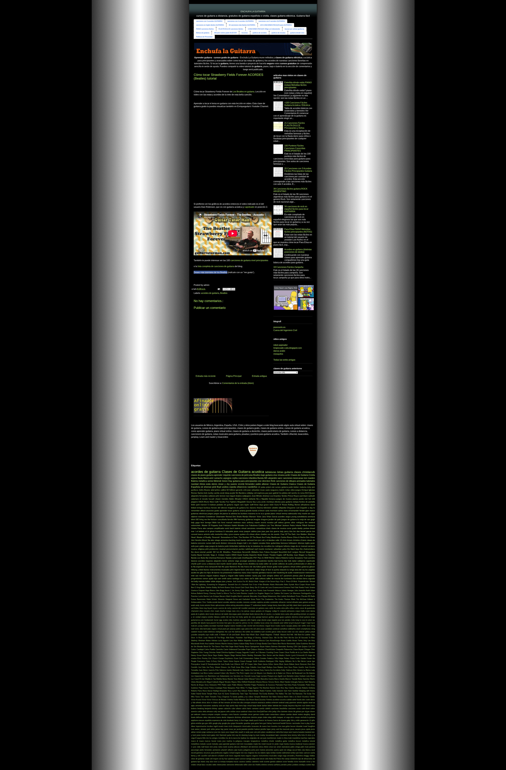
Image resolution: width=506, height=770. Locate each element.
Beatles (223, 293)
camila (216, 493)
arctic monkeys (267, 502)
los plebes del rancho (288, 493)
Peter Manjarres (229, 688)
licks (303, 735)
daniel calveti (231, 564)
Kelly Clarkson (287, 670)
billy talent (293, 605)
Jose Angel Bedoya (264, 667)
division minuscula (228, 543)
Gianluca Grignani (198, 590)
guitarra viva (271, 475)
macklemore (271, 738)
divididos (252, 564)
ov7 (281, 576)
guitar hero (259, 723)
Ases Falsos (264, 552)
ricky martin (302, 513)
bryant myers (213, 608)
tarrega (248, 759)
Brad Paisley (239, 646)
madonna (237, 573)
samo (229, 578)
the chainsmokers (307, 549)
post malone (260, 750)
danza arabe (279, 351)
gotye (277, 617)
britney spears (217, 708)
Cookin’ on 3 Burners (257, 652)
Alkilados (255, 552)
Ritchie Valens (275, 558)
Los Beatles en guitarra (243, 91)
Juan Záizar (203, 670)
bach (232, 528)
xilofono (264, 765)
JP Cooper (249, 664)
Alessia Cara (264, 641)
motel (263, 744)
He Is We (296, 661)
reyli (256, 549)
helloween (293, 543)
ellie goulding (295, 614)
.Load (205, 638)
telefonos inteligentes (216, 632)
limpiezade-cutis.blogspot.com (287, 348)
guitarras (249, 519)
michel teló (251, 626)
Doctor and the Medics (276, 655)
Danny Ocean (196, 655)
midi (238, 744)
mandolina (296, 738)
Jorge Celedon (250, 667)
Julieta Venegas (287, 590)
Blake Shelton (206, 587)
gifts (313, 720)
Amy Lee (307, 641)
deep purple (230, 493)
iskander (299, 726)
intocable (229, 531)
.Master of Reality (203, 537)
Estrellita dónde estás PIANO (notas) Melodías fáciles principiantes (298, 85)
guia (252, 723)
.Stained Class (267, 638)
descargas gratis (235, 614)
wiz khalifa (256, 765)
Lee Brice (204, 673)
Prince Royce (293, 496)
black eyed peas (304, 605)
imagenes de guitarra (237, 508)
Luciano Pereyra (267, 676)
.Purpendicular (303, 581)
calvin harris (246, 708)
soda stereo (211, 484)
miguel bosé (270, 626)
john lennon (221, 496)
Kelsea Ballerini (197, 593)
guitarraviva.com (197, 620)
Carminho (219, 649)
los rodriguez (277, 546)
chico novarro (204, 611)
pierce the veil (250, 629)
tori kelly (194, 581)
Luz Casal (195, 679)
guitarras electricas (199, 513)
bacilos (271, 561)
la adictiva (233, 513)
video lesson (282, 632)
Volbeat (310, 599)
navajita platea (291, 626)
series (210, 481)
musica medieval (295, 744)
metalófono (195, 744)
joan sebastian (253, 490)
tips (198, 762)
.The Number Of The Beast (249, 537)
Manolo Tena (232, 679)
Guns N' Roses (280, 505)
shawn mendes (221, 499)
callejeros (301, 561)
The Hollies (279, 694)
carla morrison (271, 511)
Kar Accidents (275, 670)
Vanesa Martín (283, 697)
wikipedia (282, 508)
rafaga (289, 750)
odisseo (237, 747)
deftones (199, 717)
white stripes (216, 581)
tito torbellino (256, 632)
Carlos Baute (196, 555)
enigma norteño (207, 617)
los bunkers (242, 513)
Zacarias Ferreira (265, 700)
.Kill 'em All (217, 552)
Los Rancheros (210, 676)
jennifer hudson (254, 729)
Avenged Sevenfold (278, 552)
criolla (262, 714)
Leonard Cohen (219, 673)
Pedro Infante (295, 525)
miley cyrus (228, 534)
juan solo (253, 732)
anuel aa (311, 703)
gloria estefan (196, 723)
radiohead (249, 549)
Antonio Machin (221, 644)
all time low (235, 703)
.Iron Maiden (301, 534)
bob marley (208, 493)
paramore (288, 576)
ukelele (275, 508)
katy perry (284, 531)
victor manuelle (300, 762)
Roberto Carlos (287, 558)
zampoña (201, 635)
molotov (248, 576)
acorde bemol (217, 602)
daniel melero (298, 714)
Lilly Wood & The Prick (235, 673)
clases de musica (278, 528)
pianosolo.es (279, 327)
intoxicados (246, 726)
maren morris (260, 522)
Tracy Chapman (223, 697)
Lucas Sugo (255, 676)
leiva (289, 735)
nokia (220, 747)
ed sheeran (206, 487)
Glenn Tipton (223, 661)
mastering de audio (284, 573)
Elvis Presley (202, 658)
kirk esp (235, 735)
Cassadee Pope (244, 649)
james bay (219, 729)
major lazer (310, 623)
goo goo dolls (207, 723)
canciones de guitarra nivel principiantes (249, 260)
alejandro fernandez (199, 496)
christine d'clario (299, 540)
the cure (228, 632)
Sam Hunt (288, 691)
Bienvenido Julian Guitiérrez (297, 644)
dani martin (221, 564)
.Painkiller (239, 638)
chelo (268, 528)
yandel (209, 552)
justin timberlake (231, 546)
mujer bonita (284, 744)
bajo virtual (247, 706)
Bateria (194, 481)
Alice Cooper (300, 585)
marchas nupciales (308, 738)
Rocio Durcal (207, 691)
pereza (295, 576)
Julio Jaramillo (299, 590)
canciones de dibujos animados (291, 481)
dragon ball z (242, 543)
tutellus (248, 762)
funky (241, 617)
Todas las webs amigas (284, 360)
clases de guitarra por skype (298, 712)
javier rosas (228, 729)
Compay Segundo (242, 652)
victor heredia (288, 762)
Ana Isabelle (209, 644)
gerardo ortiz (241, 490)
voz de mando (273, 534)
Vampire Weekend (261, 697)
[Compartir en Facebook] (231, 289)
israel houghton (309, 726)
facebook (230, 720)
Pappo (253, 685)
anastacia (261, 703)
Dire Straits (237, 516)
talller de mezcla (273, 578)
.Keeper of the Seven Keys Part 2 (272, 581)
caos (266, 608)
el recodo (204, 499)
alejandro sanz (275, 478)
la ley (248, 546)
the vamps (286, 759)
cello (228, 712)
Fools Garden (301, 658)
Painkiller (247, 685)
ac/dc (287, 475)
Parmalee (279, 685)
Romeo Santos (197, 493)
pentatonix (217, 750)
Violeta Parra (196, 528)
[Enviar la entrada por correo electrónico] (219, 289)
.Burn (257, 635)
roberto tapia (265, 753)
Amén (202, 644)
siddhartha (292, 629)
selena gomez (284, 522)
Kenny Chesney (210, 593)
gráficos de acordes (260, 33)
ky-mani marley (259, 735)
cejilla (235, 478)
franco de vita (250, 567)
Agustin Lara (228, 641)
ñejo (313, 765)
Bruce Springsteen (252, 646)
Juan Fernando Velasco (272, 590)
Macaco (223, 596)
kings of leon (266, 570)
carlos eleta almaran (205, 712)
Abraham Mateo (204, 641)
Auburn (242, 644)
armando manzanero (203, 706)
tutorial (203, 552)
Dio (256, 587)
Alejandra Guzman (251, 641)
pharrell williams (227, 750)
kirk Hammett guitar (223, 735)
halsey (269, 723)
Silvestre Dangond (225, 599)
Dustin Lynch (290, 655)
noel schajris (267, 576)
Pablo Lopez (226, 685)
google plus (226, 723)
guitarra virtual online (292, 567)
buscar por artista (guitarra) (294, 29)
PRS (219, 685)
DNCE (234, 555)
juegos (210, 513)
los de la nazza (232, 738)
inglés (307, 543)
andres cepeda (229, 487)
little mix (205, 738)
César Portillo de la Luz (294, 652)
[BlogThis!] (226, 289)
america (312, 602)
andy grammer (290, 703)
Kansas (256, 670)
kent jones (197, 735)
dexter (224, 717)
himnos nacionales (293, 723)
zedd (216, 635)
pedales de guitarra (225, 505)
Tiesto (197, 697)
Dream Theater (269, 555)
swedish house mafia (199, 632)
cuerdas (289, 714)
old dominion (253, 747)
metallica (202, 481)
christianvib (308, 472)
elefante (252, 499)
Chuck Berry (249, 587)
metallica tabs (241, 626)
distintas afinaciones (242, 717)
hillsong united (197, 570)
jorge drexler (262, 620)
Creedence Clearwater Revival (219, 516)
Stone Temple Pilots (209, 694)
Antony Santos (233, 644)
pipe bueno (238, 750)
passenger (195, 750)
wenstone (230, 765)
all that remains (224, 703)
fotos (268, 543)
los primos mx (244, 623)
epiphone (194, 720)
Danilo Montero (309, 652)
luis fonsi (221, 522)
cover (307, 611)
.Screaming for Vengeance (216, 585)
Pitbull (304, 525)
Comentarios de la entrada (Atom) (238, 383)
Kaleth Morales (238, 525)
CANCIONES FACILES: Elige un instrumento (264, 29)
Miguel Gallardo (213, 682)
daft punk (216, 543)
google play (217, 723)
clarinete (284, 712)
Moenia (259, 682)
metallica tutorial (308, 741)
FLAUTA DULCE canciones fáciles (231, 29)
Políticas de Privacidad (204, 37)
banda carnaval (247, 540)
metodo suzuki (205, 744)
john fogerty (251, 620)
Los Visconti (245, 676)
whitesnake (239, 765)
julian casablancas (268, 732)
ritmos (202, 484)
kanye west (288, 732)
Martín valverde (243, 596)
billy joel (286, 605)
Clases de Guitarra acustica (243, 472)
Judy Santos (245, 670)
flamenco (233, 567)
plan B (302, 576)
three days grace (261, 505)
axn (224, 706)
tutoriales (310, 481)
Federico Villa (272, 658)
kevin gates (211, 735)
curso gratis (292, 528)
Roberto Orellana (308, 688)
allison (203, 511)
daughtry (307, 714)
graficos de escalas (278, 33)
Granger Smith (251, 661)
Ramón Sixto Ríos (277, 688)
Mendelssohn (201, 682)
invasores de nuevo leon (261, 726)
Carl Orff (311, 646)
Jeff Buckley (288, 555)
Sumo (227, 694)
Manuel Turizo (254, 679)
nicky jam (311, 487)
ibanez (206, 570)
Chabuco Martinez (258, 649)
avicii (227, 528)
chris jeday (272, 712)
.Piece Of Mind (291, 581)
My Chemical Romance (215, 558)
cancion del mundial (239, 608)
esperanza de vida (219, 720)
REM (266, 558)
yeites (289, 765)
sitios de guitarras (198, 759)
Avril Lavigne (293, 552)
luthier (286, 623)
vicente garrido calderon (273, 762)
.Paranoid (215, 537)
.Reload (312, 581)
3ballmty (194, 641)
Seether (295, 691)
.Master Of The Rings (216, 638)
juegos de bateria (216, 546)
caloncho (227, 708)
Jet (233, 590)
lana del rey (300, 570)
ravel (313, 750)
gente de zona (249, 617)
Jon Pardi (231, 667)
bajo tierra (239, 706)
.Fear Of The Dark (287, 534)
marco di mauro (197, 741)
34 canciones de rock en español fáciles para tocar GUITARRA (296, 209)
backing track (234, 540)
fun (237, 617)
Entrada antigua (259, 376)
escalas (262, 543)
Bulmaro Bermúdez (278, 646)
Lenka (210, 673)
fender (302, 511)
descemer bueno (214, 717)
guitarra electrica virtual (294, 617)
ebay (270, 717)
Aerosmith (246, 552)
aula (220, 706)
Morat (204, 540)
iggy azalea (223, 620)
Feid (292, 587)
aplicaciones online (222, 605)
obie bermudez (205, 629)
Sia (209, 540)
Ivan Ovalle (225, 664)
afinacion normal (285, 602)
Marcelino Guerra (267, 679)
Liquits (246, 673)
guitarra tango (309, 617)
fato (219, 567)
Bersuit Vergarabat (307, 552)
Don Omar (310, 537)
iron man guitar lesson (287, 726)
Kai (251, 670)
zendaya (302, 765)
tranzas (202, 581)
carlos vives (283, 511)
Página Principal (234, 376)
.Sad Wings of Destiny (252, 638)
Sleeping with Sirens (307, 691)
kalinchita (279, 732)
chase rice (252, 712)
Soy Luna (257, 502)
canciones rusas (294, 708)
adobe (289, 700)
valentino (255, 762)
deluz (205, 717)
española (208, 720)
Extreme (287, 587)
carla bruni (305, 708)
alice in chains (212, 703)
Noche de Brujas (197, 685)
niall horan (205, 747)
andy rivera (200, 605)
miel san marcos (198, 576)
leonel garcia (305, 531)
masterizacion (299, 573)
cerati (222, 493)
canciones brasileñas (279, 708)
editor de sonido (271, 564)
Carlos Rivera (286, 537)
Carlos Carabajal (197, 649)
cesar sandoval (241, 712)
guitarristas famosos (279, 543)
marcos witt (271, 573)
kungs (250, 735)
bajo (263, 475)
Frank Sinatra (310, 587)
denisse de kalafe (221, 614)
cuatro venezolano (272, 714)
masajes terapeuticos (251, 741)
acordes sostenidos (271, 602)
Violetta (230, 700)
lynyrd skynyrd (294, 623)
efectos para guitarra (283, 502)
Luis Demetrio (288, 676)
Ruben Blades (253, 691)
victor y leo (310, 762)
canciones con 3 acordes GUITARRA (209, 21)
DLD (307, 493)
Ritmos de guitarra (202, 33)
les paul (236, 623)
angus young (291, 516)
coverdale (243, 714)
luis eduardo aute (276, 623)
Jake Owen (257, 664)
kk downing (243, 735)
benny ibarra (277, 605)
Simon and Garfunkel (241, 599)
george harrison (262, 617)
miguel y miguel (226, 576)
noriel (225, 747)
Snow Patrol (255, 599)
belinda (275, 706)
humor (312, 723)
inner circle (228, 726)
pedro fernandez (206, 750)
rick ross (244, 753)
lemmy (294, 735)
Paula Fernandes (298, 685)
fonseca (272, 499)
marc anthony (248, 522)
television (267, 508)
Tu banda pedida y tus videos (241, 697)
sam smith (222, 578)
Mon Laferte (281, 596)
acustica (283, 700)
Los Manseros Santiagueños (301, 593)
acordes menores (243, 602)
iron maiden (309, 478)
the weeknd (310, 522)
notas (287, 490)
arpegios (227, 478)
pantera (312, 747)
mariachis (219, 534)
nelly (199, 747)
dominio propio (256, 717)
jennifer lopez (266, 729)
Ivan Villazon (235, 664)
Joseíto (301, 667)
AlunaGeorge (275, 641)
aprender (218, 475)
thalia (271, 759)
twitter (207, 581)
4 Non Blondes (263, 585)
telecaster (255, 759)
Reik (273, 481)
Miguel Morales (225, 682)
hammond (276, 723)
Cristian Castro (224, 555)
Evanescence (278, 587)
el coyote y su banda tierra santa (276, 614)
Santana (311, 525)
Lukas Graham (300, 676)
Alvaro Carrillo (286, 641)
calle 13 (278, 540)
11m (296, 638)
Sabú (274, 691)
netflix (303, 626)
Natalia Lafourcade (234, 558)
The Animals (253, 694)
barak (259, 706)
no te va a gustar (263, 513)
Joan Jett (248, 590)
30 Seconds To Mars (307, 638)
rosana (236, 534)
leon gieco (228, 623)
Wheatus (242, 700)
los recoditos (266, 546)
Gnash (242, 661)
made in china (282, 738)
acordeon (276, 700)
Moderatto (252, 682)
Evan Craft (238, 658)
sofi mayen (214, 759)
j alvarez (203, 729)
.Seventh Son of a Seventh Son (239, 585)
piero (258, 629)
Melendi (217, 481)
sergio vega (282, 756)
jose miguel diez (232, 732)
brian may (203, 608)
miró (241, 744)
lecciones (220, 623)
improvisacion (201, 726)
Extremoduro (248, 658)
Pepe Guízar (203, 688)
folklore (232, 490)
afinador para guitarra (300, 602)
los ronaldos (255, 623)
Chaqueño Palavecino (284, 649)
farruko (230, 519)
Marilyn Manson (249, 516)
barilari (264, 706)
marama (251, 513)
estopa (296, 502)
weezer (301, 632)
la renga (290, 570)
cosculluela (222, 519)
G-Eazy (214, 661)
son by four (223, 759)
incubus (210, 726)
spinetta (231, 759)
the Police (277, 759)
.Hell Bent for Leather (302, 635)
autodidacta (302, 516)
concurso (201, 543)
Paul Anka (287, 685)
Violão (235, 700)
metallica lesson (294, 741)
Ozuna (249, 502)
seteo (246, 578)
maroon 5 (204, 505)
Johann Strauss (221, 667)
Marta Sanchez (303, 679)
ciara (233, 611)
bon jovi (257, 540)
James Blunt (278, 664)
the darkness (237, 632)
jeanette (244, 729)
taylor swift (249, 505)
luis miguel (230, 496)
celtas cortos (294, 608)
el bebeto (200, 531)
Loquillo (251, 593)
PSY (255, 558)
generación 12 (305, 720)
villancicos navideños (247, 487)
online (276, 576)
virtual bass (201, 765)
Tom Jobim (205, 697)
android (281, 703)
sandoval (276, 629)
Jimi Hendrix (196, 540)
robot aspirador (280, 345)
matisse (212, 505)
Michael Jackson (282, 525)
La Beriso (307, 670)
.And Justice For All (240, 581)
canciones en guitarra (256, 608)
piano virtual (276, 513)
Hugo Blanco (210, 590)
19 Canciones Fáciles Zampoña (288, 267)
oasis (267, 490)
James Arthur (268, 664)
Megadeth (241, 502)
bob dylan (292, 561)
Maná (206, 478)
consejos (224, 714)
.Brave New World (247, 635)
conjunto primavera (287, 611)
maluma (303, 487)
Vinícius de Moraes (219, 700)
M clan (202, 679)
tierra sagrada (309, 578)
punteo (242, 549)
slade (207, 759)
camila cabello (264, 708)
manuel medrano (233, 522)
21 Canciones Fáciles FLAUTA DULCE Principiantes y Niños (294, 125)
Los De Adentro (309, 673)
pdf (275, 522)
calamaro (195, 499)
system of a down (247, 534)
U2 (259, 487)
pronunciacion (232, 549)
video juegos (295, 490)
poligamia (247, 750)
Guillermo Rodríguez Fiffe (268, 661)
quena (276, 750)
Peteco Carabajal (215, 688)
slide (257, 578)
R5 (309, 596)
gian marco (310, 511)
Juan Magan (299, 555)
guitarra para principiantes (245, 481)
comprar (210, 714)
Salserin (280, 691)
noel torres (195, 629)
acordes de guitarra (210, 293)
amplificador (219, 528)
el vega (287, 717)
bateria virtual (240, 528)
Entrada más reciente (206, 376)
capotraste (249, 207)
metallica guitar (281, 741)
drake (265, 717)
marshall (220, 626)
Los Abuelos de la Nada (272, 673)
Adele (231, 499)
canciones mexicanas (293, 478)
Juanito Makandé (233, 670)
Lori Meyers (258, 673)
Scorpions (299, 558)
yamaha (284, 765)
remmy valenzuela (289, 513)
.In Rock (199, 638)
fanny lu (237, 720)
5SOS (201, 502)
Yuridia (209, 602)
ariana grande (246, 511)
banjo (254, 706)
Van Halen (273, 697)
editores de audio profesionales (291, 564)
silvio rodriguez (297, 522)
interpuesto (237, 726)
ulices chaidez (261, 534)
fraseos (270, 720)
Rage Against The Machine (258, 688)
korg (297, 620)
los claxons (251, 508)
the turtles (246, 632)
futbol (258, 567)
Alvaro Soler (310, 585)
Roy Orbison (242, 691)
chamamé (195, 611)
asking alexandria (237, 605)
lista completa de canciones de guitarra (216, 266)
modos (277, 626)
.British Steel (253, 581)
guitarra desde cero (297, 33)
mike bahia (239, 576)
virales (193, 765)
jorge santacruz (208, 732)
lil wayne (198, 738)
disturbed (245, 614)
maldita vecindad (209, 626)
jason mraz (238, 531)
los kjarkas (242, 738)
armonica (224, 540)
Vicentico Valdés (308, 697)
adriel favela (296, 700)
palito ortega (295, 747)
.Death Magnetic (266, 635)
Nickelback (291, 596)
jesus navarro (295, 729)
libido (214, 522)
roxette (278, 753)
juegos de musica (284, 499)
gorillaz (271, 617)
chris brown (287, 540)
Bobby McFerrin (218, 587)
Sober (193, 694)
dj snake (259, 564)
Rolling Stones (294, 505)
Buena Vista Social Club (234, 587)
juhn (259, 732)
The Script (307, 694)
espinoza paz (262, 493)
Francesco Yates (203, 661)
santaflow (283, 629)
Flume (292, 658)
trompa (223, 762)
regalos (226, 753)
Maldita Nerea (221, 679)
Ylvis (204, 602)
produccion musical (217, 549)
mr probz (275, 744)
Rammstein (201, 599)
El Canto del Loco (265, 587)
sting (313, 629)
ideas (193, 726)
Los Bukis (201, 558)
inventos (274, 726)
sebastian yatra (280, 549)
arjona (194, 478)
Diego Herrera (235, 655)
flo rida (241, 567)
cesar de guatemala (307, 608)
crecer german (253, 714)
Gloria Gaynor (234, 661)
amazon (254, 703)
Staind (198, 694)
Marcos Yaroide (291, 679)
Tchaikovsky (234, 694)
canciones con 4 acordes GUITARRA (240, 21)
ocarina (230, 747)
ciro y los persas (242, 611)
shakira (239, 496)
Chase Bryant (298, 649)
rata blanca (306, 750)
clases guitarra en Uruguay (260, 611)
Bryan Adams (265, 646)
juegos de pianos (221, 513)
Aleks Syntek (289, 585)
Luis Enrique (214, 596)
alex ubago (215, 540)
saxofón (204, 756)
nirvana (281, 475)
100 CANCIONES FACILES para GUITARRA (276, 25)
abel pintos (215, 490)
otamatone (286, 747)
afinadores (305, 505)
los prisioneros (226, 573)
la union (309, 620)
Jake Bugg (220, 590)
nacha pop (256, 576)
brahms (194, 708)
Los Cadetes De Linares (279, 593)
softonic (262, 578)
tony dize (209, 762)
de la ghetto (200, 614)
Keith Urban (310, 590)
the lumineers (286, 578)
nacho (283, 626)
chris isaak (214, 611)
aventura (311, 516)
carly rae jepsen (219, 712)
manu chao (246, 573)
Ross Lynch (232, 691)
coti (255, 493)
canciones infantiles (247, 478)
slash (298, 629)
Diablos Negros (224, 655)
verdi (261, 762)
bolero (308, 706)
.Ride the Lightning (198, 585)
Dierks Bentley (247, 655)
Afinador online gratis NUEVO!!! (225, 33)
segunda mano (239, 756)
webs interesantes (219, 765)
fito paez (225, 567)
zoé (272, 487)
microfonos (260, 626)
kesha (203, 735)
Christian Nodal (215, 652)
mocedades (248, 744)
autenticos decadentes (257, 561)
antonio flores (210, 605)
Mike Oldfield (242, 682)
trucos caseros (239, 762)
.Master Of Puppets (209, 525)
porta (253, 750)
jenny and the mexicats (280, 729)
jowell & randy (244, 732)
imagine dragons (261, 519)
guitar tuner (278, 567)
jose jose (261, 531)
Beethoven (275, 537)
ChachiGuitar (270, 649)
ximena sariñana (273, 765)
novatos (270, 522)
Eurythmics (229, 658)
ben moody (283, 706)
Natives (301, 682)
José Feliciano (225, 525)
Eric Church (213, 658)
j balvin (282, 490)
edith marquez (277, 717)
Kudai (218, 593)
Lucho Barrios (203, 596)
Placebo (304, 596)
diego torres (243, 564)
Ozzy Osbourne (211, 685)
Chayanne (291, 508)
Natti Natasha (310, 682)
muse (262, 490)
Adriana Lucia (216, 641)
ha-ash (211, 499)
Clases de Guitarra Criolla (303, 475)
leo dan (296, 531)
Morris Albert (279, 682)
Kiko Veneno (298, 670)
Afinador (238, 499)
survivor (243, 759)
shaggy (306, 756)
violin (289, 632)
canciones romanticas (256, 528)
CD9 (295, 646)
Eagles (279, 555)
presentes (269, 750)
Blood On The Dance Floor (214, 646)
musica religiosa (198, 549)
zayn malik (209, 635)
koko (293, 620)
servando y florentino (295, 756)
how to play (305, 723)
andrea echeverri (272, 703)
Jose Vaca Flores (291, 667)
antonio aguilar (302, 703)
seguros (248, 756)
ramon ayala (208, 578)
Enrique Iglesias (308, 490)
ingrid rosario (218, 726)
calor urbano (236, 708)
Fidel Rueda (299, 587)
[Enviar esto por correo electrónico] (224, 289)
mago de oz (295, 546)
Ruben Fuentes (265, 691)
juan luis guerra (272, 531)
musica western (309, 744)
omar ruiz (272, 747)
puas (262, 629)
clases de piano (198, 475)
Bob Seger (229, 646)
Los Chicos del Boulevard (292, 673)
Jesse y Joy (224, 484)
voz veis (295, 632)
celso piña (285, 608)
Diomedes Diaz (260, 655)
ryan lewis (299, 753)
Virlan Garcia (271, 516)
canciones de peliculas (242, 475)
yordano (295, 765)
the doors (195, 552)
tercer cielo (264, 759)
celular (232, 712)
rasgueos (274, 490)
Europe (221, 658)
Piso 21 (261, 558)
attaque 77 (248, 605)
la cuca (302, 620)
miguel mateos (212, 576)
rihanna (260, 508)
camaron (255, 708)
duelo (252, 614)
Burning (290, 646)
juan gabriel (274, 493)
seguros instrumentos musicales (264, 756)
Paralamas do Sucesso (266, 685)
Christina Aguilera (228, 652)
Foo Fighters (231, 502)
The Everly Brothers (266, 694)
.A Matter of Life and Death (229, 635)
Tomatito (213, 697)
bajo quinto (230, 706)
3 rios (255, 585)
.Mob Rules (230, 638)
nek (299, 626)
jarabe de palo (274, 519)
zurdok (308, 765)
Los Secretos (235, 676)
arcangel (243, 561)
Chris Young (203, 652)
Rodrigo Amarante (220, 691)
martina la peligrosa (234, 741)
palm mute (305, 747)
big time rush (300, 706)
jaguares (243, 620)
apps (193, 706)
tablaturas (270, 472)
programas (310, 576)
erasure (201, 720)
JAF (242, 664)
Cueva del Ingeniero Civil (285, 330)
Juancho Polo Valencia (217, 670)
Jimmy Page (239, 590)
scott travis (229, 756)
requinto (227, 475)
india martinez (234, 620)
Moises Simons (268, 682)
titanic (203, 762)
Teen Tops (244, 694)
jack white (211, 729)
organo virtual (216, 629)
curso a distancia (208, 564)
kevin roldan (255, 570)
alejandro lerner (220, 561)
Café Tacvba (220, 502)
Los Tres (270, 525)
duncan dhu (258, 614)
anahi (193, 605)
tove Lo (217, 762)
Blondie (200, 646)
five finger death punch (250, 720)
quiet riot (282, 750)
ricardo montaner (265, 549)
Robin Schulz (211, 599)
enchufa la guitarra (308, 717)
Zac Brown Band (252, 700)
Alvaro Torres (297, 641)
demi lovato (209, 614)
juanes (234, 484)
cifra (278, 712)
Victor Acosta (196, 700)
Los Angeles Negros (262, 593)
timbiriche (294, 759)
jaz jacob (237, 729)
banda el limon (258, 511)
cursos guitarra (281, 487)
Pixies (298, 596)
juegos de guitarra (289, 519)
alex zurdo (306, 700)
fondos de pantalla (307, 502)
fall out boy (230, 617)
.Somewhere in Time (228, 537)
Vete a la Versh (295, 697)
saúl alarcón (212, 756)
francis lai (262, 720)
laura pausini (211, 623)
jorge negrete (272, 620)
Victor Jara (261, 516)
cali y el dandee (268, 540)
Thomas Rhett (289, 599)
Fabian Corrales (260, 658)
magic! (303, 623)
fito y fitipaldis (262, 499)
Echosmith (300, 655)
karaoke (301, 732)
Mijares (234, 682)
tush (263, 632)
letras (280, 472)
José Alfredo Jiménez (260, 496)
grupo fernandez (237, 723)
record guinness (197, 753)
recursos (245, 33)
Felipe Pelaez (284, 658)
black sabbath (309, 496)
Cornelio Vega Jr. (210, 555)
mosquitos (278, 354)
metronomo (310, 573)
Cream (281, 652)
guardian (247, 723)
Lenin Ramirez (241, 593)
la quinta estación (279, 570)
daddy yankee (303, 528)
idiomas (301, 543)
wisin (271, 505)
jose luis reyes (219, 732)
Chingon (307, 649)
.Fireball (276, 635)
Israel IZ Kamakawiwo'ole (210, 664)
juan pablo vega (202, 546)
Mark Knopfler (231, 596)
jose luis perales (284, 620)
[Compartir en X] (229, 289)
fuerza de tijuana (279, 720)
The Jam (287, 694)
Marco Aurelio (279, 679)
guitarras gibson (308, 567)
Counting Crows (272, 652)
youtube (194, 635)
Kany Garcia (264, 670)
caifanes (211, 496)
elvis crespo (295, 717)
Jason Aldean (289, 664)
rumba (292, 753)
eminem (303, 614)
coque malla (300, 611)
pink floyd (216, 487)
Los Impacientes (197, 676)
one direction (264, 481)
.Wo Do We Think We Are (284, 638)
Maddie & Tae (210, 679)
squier (236, 759)
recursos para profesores (213, 753)
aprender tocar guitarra (229, 511)
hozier (216, 620)
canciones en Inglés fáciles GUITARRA (210, 25)
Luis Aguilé (278, 676)
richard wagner (234, 753)
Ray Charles (289, 688)
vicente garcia (270, 632)
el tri (207, 531)
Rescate (298, 688)
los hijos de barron (212, 573)
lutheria (287, 546)
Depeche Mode (255, 555)
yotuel (312, 632)
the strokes (297, 578)
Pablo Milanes (237, 685)
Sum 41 (221, 694)
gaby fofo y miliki (293, 720)
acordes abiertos (229, 602)
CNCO (245, 499)
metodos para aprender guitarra (224, 744)
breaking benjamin (204, 708)
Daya (215, 655)
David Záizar (207, 655)
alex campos (208, 528)
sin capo (311, 513)
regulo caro (239, 505)
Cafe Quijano (303, 646)
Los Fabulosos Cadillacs (255, 525)
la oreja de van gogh (306, 519)
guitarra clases (292, 472)
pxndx (301, 499)
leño (299, 735)
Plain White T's (242, 688)
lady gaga (195, 522)
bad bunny (278, 561)
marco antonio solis (206, 534)
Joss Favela (257, 590)
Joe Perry (210, 667)
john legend (235, 570)
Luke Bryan (310, 676)
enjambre (200, 567)
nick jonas (214, 747)
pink (207, 549)
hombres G (220, 531)
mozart (268, 744)
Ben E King (195, 587)
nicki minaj (311, 626)
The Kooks (279, 599)
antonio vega (233, 561)
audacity (215, 706)
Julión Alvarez (204, 490)
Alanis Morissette (276, 585)
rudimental (286, 753)
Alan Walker (238, 641)
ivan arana (195, 729)
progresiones (196, 578)
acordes (281, 516)
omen (279, 747)
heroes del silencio (219, 508)
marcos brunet (210, 741)
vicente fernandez (246, 484)
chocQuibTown (262, 712)
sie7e (252, 578)
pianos (295, 499)
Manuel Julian (243, 679)
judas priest (266, 487)
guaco (282, 617)
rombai (273, 753)
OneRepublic (247, 558)
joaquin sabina (250, 531)
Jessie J (228, 590)
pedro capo (240, 629)
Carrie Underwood (230, 649)
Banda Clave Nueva (269, 644)
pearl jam (225, 629)
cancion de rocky (224, 608)
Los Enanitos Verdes (278, 496)
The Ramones (297, 694)
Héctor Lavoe (306, 661)
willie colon (248, 765)
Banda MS (262, 478)
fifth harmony (239, 519)
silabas (312, 756)
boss (313, 706)
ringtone (251, 753)
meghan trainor (229, 626)
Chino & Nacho (299, 537)
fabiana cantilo (219, 617)
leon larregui (206, 522)
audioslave (257, 605)
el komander (293, 511)
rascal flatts (296, 750)
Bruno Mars (209, 502)
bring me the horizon (208, 519)
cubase (282, 714)
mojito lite (257, 744)
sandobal (268, 629)
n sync (193, 747)
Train (305, 558)
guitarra (209, 475)
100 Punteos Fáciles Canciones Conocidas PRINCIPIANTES (294, 148)
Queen (312, 493)
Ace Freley (266, 537)
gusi (264, 723)
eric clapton (253, 543)
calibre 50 (225, 490)
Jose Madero (278, 667)
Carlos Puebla (209, 649)
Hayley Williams (285, 661)
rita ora (257, 753)
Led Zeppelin (301, 508)
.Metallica (226, 552)
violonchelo (195, 525)
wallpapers (246, 496)
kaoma (295, 732)
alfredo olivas (201, 703)
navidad (195, 484)
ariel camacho (216, 478)
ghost (212, 531)
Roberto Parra (196, 691)
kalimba (242, 546)
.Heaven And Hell (286, 635)
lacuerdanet (270, 735)
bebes (270, 706)
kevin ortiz (245, 570)
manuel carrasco (308, 546)
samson (307, 753)
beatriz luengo (267, 605)
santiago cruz (238, 578)
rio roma (301, 493)
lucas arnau (265, 623)
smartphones (306, 629)
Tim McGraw (301, 599)
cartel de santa (274, 608)
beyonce (291, 706)
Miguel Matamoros (269, 596)
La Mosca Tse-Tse (228, 593)
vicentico (201, 516)
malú (290, 738)
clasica (204, 714)
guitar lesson (267, 567)
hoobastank (208, 620)
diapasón (230, 717)
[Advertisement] (213, 179)
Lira (251, 673)
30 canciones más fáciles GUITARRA (242, 25)
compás (217, 714)
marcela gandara (258, 573)
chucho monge (225, 611)
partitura (194, 490)
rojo (215, 578)
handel (283, 723)
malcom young (196, 626)
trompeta (229, 762)
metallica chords (267, 741)
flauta (200, 478)
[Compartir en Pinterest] (234, 289)
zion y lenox (227, 581)
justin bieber (294, 487)
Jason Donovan (301, 664)
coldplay (249, 493)
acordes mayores (205, 561)
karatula (308, 732)
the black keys (293, 549)
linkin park (195, 505)
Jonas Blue (240, 667)
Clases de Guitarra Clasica (283, 484)
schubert (220, 756)
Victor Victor (206, 700)
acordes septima (256, 602)
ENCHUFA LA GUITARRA (253, 11)
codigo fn (275, 611)
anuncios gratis (212, 511)
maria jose (221, 741)
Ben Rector (282, 644)
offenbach (244, 747)
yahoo (307, 632)
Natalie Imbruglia (291, 682)
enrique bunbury (203, 508)
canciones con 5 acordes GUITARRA (272, 21)
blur (285, 561)
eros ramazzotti (211, 567)
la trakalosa (255, 546)
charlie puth (196, 564)
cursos (208, 543)
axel (301, 496)
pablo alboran (262, 484)
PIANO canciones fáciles (205, 29)
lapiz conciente (281, 735)
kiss (291, 531)
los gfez (200, 573)
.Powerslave (236, 552)
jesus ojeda (305, 729)
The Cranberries (267, 599)
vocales (209, 765)
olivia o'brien (263, 747)
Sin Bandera (241, 493)
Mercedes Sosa (256, 596)
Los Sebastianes (223, 676)
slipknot (194, 516)
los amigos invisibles (217, 738)
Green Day (227, 481)
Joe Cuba (202, 667)
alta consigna (245, 703)
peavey (233, 629)
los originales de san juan (256, 738)
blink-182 (195, 519)
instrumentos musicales (220, 570)
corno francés (233, 714)
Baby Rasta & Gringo (253, 644)
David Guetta (243, 555)
